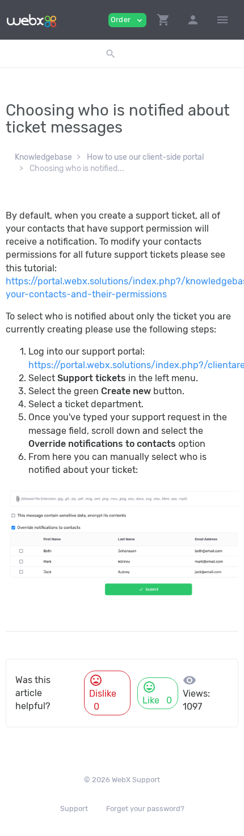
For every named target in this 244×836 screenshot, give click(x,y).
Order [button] (127, 20)
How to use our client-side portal (145, 157)
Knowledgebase (43, 157)
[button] (163, 20)
